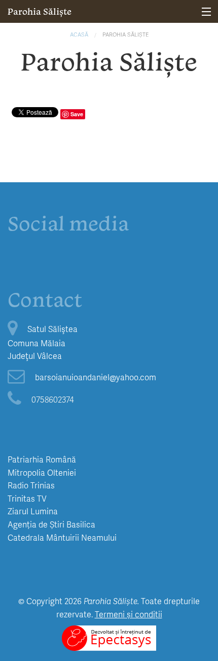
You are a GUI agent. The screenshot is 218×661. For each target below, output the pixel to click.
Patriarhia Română (42, 459)
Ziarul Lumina (33, 511)
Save (76, 114)
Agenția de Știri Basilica (51, 524)
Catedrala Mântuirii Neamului (62, 537)
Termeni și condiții (128, 614)
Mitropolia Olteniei (42, 472)
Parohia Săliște (39, 11)
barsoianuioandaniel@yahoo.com (95, 377)
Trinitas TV (27, 498)
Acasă (79, 34)
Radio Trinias (31, 485)
